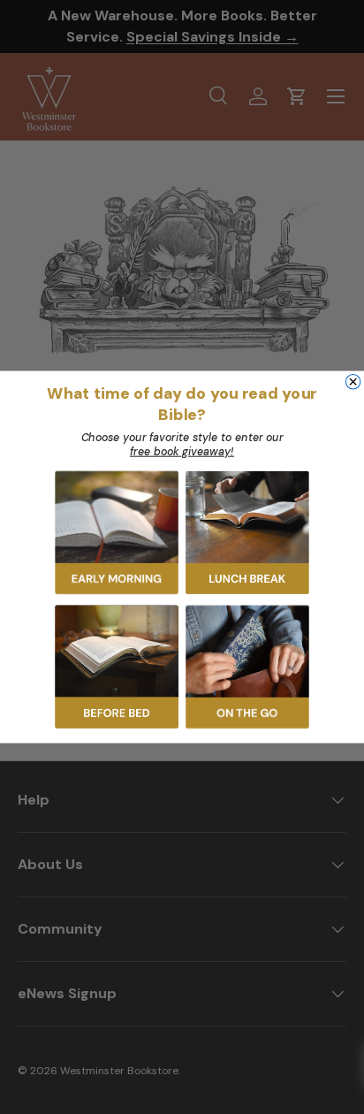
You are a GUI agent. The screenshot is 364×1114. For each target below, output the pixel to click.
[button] (116, 533)
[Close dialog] (352, 381)
